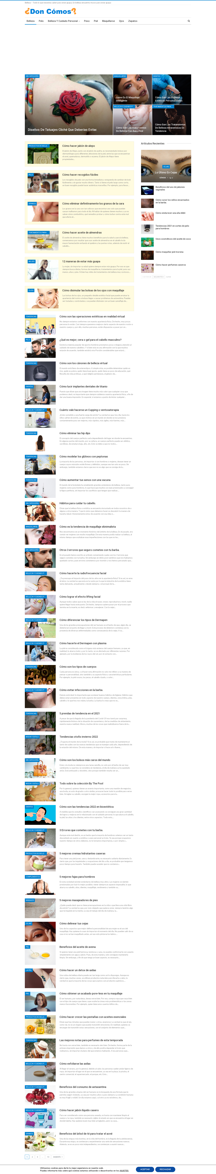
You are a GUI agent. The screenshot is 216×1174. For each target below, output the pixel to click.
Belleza (31, 21)
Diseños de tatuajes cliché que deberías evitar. (62, 130)
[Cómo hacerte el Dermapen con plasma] (40, 651)
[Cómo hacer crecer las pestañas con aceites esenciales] (40, 1025)
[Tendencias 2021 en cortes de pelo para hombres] (147, 229)
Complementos (33, 877)
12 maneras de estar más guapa (81, 261)
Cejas (28, 924)
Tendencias (31, 317)
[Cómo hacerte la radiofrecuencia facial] (40, 581)
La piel (29, 970)
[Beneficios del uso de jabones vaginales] (147, 190)
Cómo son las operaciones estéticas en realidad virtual (92, 316)
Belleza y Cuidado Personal (63, 21)
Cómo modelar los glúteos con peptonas (84, 456)
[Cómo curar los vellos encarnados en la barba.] (147, 203)
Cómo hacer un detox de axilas (78, 970)
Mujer (32, 261)
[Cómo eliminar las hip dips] (40, 441)
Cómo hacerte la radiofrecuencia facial (83, 573)
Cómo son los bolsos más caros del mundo (85, 760)
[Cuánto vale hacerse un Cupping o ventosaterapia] (40, 418)
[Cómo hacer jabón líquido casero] (40, 1118)
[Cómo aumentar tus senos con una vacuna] (40, 488)
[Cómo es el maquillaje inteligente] (132, 89)
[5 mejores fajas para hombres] (40, 885)
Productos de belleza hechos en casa (39, 146)
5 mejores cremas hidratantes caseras (82, 853)
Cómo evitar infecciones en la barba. (81, 690)
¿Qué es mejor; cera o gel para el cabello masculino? (91, 339)
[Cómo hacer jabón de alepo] (43, 154)
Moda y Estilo (32, 737)
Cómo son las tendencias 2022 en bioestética (87, 806)
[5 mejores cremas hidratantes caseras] (40, 861)
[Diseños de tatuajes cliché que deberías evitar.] (69, 104)
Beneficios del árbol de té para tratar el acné (86, 1133)
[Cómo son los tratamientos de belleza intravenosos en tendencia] (171, 120)
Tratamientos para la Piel (163, 107)
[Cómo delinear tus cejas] (40, 931)
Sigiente (57, 1157)
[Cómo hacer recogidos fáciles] (43, 183)
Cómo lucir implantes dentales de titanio (83, 386)
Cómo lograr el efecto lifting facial (80, 596)
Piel (96, 21)
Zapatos (132, 21)
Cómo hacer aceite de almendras (82, 232)
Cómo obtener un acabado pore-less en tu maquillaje (91, 993)
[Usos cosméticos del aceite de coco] (147, 242)
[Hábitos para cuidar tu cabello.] (40, 511)
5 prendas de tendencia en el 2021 (80, 713)
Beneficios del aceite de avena (78, 946)
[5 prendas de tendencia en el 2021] (40, 721)
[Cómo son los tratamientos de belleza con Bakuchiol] (132, 120)
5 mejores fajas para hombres (77, 876)
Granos (32, 204)
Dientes (156, 76)
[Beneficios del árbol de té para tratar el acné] (40, 1142)
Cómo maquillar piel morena (169, 252)
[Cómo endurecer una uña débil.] (147, 216)
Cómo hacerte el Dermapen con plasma (83, 643)
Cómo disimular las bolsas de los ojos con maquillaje (93, 290)
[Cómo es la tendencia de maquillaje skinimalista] (40, 535)
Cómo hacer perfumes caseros (171, 265)
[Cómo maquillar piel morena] (147, 255)
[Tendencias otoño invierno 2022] (40, 745)
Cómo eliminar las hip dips (75, 433)
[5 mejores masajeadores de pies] (40, 908)
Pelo (41, 21)
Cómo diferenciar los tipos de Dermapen (83, 619)
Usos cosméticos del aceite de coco (173, 239)
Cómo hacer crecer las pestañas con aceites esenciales (93, 1016)
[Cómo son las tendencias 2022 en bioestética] (40, 815)
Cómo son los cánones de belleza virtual (83, 363)
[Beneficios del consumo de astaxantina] (40, 1095)
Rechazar (165, 1169)
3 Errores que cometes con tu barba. (81, 830)
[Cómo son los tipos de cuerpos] (40, 675)
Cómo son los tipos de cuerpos (78, 666)
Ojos (121, 21)
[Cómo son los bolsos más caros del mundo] (40, 768)
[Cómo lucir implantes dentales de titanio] (40, 394)
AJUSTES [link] (124, 1170)
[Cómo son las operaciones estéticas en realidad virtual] (40, 324)
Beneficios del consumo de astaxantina (83, 1086)
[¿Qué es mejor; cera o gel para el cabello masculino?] (40, 348)
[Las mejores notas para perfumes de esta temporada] (40, 1048)
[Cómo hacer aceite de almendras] (43, 240)
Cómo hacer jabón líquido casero (79, 1110)
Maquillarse (108, 21)
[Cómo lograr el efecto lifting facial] (40, 605)
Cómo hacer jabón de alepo (78, 145)
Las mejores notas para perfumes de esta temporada (91, 1040)
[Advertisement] (108, 46)
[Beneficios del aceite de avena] (40, 955)
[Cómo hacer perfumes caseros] (147, 268)
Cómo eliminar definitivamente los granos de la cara (93, 203)
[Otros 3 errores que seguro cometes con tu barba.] (40, 558)
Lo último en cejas (166, 172)
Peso (87, 21)
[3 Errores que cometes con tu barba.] (40, 838)
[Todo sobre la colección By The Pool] (40, 791)
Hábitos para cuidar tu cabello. (78, 503)
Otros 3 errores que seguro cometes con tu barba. (89, 549)
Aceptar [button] (145, 1169)
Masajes (30, 900)
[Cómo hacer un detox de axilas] (40, 978)
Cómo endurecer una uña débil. (171, 213)
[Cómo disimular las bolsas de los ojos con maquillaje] (43, 298)
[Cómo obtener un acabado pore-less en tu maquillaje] (40, 1001)
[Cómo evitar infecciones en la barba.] (40, 698)
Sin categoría (32, 76)
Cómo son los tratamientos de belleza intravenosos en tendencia (170, 127)
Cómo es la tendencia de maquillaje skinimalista (88, 526)
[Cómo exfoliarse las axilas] (40, 1072)
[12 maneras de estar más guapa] (43, 269)
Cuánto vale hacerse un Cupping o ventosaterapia (89, 409)
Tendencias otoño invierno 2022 (79, 736)
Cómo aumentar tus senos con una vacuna (85, 479)
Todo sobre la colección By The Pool (81, 783)
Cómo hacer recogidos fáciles (80, 174)
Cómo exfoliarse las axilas (75, 1063)
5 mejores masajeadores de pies (79, 900)
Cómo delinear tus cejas (74, 923)
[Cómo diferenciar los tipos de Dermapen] (40, 628)
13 (48, 1157)
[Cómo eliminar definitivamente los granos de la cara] (43, 211)
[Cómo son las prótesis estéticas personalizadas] (171, 89)
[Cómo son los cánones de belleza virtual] (40, 371)
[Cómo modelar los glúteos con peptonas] (40, 464)
